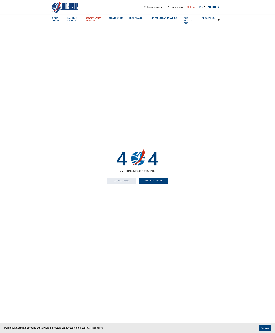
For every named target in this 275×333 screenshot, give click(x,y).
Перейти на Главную (153, 181)
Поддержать (208, 18)
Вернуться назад (121, 181)
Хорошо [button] (265, 328)
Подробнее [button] (97, 328)
